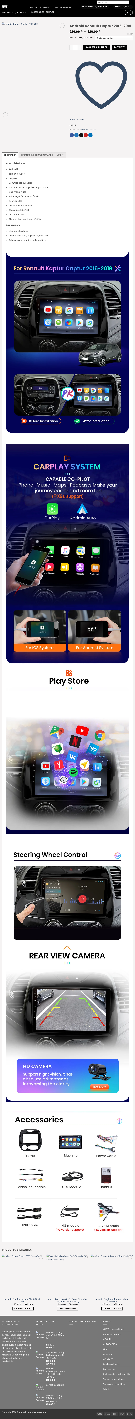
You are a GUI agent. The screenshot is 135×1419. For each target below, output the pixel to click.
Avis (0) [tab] (60, 155)
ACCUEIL (34, 7)
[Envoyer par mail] (81, 135)
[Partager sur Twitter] (76, 135)
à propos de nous (112, 1334)
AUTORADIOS (46, 7)
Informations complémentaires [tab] (37, 155)
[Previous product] (131, 12)
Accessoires (37, 12)
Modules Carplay (111, 1364)
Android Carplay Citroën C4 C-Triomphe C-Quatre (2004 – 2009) (67, 1300)
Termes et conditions (114, 1379)
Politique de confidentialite (117, 1374)
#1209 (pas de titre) (113, 1329)
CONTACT (50, 12)
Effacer (130, 34)
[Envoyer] (131, 2)
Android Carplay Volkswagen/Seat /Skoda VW (112, 1300)
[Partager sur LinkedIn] (90, 135)
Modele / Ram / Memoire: (81, 38)
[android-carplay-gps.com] (14, 7)
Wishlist (107, 1389)
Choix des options (23, 1308)
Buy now (119, 47)
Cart (105, 1349)
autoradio (8, 12)
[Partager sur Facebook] (72, 135)
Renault (21, 12)
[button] (95, 7)
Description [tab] (10, 155)
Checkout (108, 1354)
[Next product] (126, 12)
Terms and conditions (114, 1384)
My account (109, 1369)
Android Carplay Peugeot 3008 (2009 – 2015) (23, 1300)
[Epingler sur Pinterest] (86, 135)
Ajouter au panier (96, 47)
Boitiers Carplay (64, 7)
